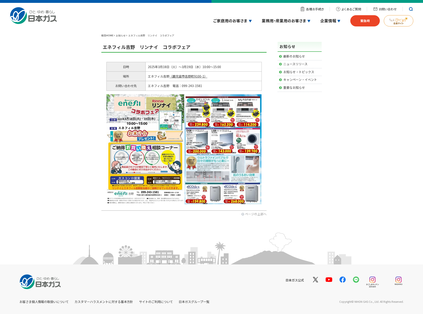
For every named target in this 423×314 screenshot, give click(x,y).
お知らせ (121, 35)
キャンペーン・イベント (300, 79)
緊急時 (365, 21)
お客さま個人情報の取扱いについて (44, 301)
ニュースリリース (295, 64)
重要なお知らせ (294, 87)
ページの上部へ (256, 214)
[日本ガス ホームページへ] (35, 18)
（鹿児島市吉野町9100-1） (188, 76)
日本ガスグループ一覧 (194, 301)
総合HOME (107, 35)
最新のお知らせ (294, 56)
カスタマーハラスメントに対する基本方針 (103, 301)
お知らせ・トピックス (298, 72)
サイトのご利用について (156, 301)
